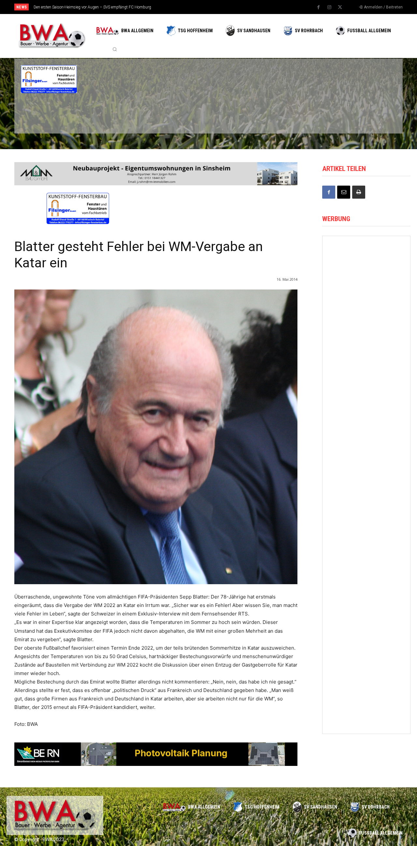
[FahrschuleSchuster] (299, 79)
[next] (230, 7)
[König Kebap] (299, 113)
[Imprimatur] (362, 79)
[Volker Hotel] (366, 422)
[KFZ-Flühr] (111, 79)
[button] (114, 49)
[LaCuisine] (49, 113)
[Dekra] (174, 113)
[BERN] (174, 79)
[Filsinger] (49, 79)
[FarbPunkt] (111, 113)
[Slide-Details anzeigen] (155, 754)
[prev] (220, 7)
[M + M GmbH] (155, 173)
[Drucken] (358, 192)
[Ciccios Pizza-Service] (362, 113)
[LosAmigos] (236, 113)
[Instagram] (329, 7)
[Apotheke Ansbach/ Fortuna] (366, 368)
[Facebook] (318, 7)
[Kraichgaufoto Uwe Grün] (366, 695)
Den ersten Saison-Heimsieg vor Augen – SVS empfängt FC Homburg (92, 7)
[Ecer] (236, 79)
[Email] (343, 192)
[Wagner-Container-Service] (366, 259)
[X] (340, 7)
